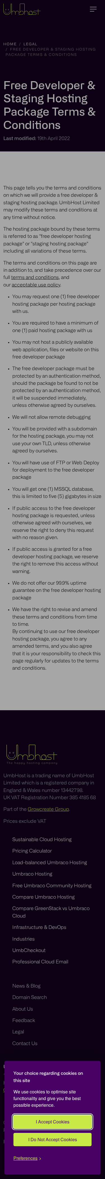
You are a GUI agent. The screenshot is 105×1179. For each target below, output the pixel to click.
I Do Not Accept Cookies (52, 1139)
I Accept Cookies (52, 1121)
